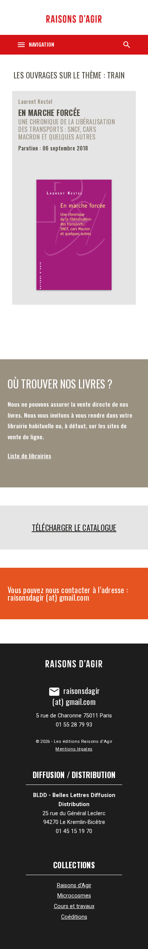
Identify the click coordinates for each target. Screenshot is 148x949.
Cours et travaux (74, 906)
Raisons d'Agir (74, 885)
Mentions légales (73, 749)
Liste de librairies (29, 455)
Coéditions (74, 917)
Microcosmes (74, 896)
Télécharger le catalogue (74, 527)
